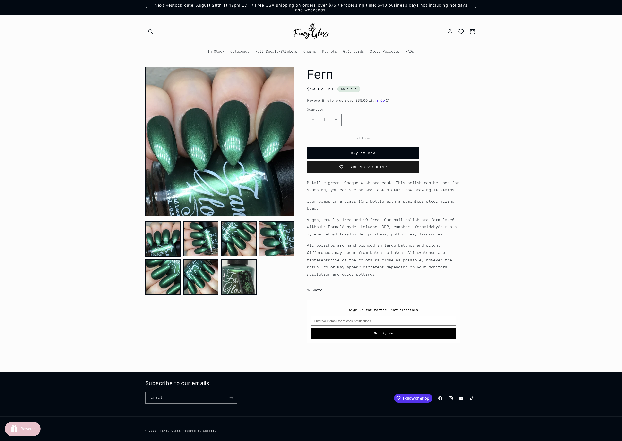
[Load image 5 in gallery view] (163, 277)
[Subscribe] (231, 398)
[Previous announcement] (146, 7)
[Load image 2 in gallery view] (201, 239)
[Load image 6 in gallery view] (201, 277)
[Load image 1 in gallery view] (163, 239)
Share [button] (317, 290)
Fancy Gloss (170, 430)
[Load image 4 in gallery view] (276, 239)
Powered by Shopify (199, 430)
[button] (150, 31)
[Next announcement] (475, 7)
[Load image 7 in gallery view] (239, 277)
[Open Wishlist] (460, 31)
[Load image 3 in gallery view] (239, 239)
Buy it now (363, 152)
